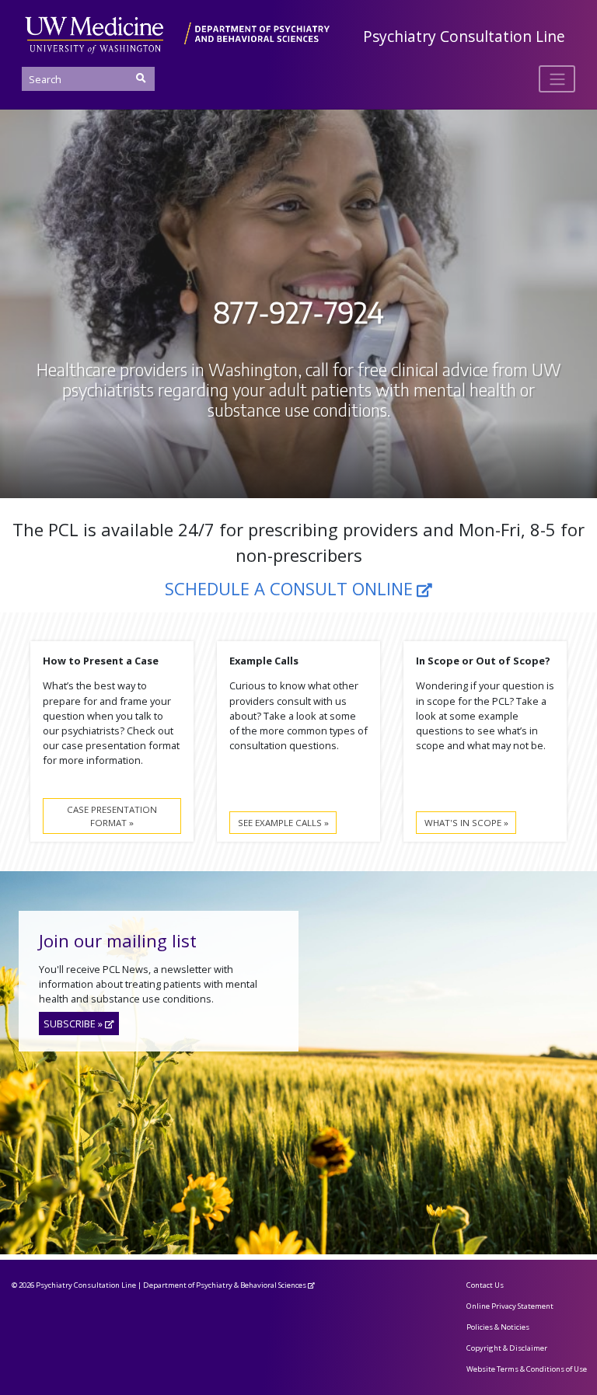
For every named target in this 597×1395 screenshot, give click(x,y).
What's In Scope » (466, 822)
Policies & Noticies (497, 1327)
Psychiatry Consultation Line (464, 36)
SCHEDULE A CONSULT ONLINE (289, 588)
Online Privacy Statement (509, 1306)
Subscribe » (73, 1024)
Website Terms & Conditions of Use (526, 1369)
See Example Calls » (283, 822)
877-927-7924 (298, 312)
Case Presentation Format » (112, 816)
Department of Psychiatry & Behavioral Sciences (224, 1285)
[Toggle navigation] (557, 78)
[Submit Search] (140, 78)
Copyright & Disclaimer (506, 1348)
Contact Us (485, 1285)
